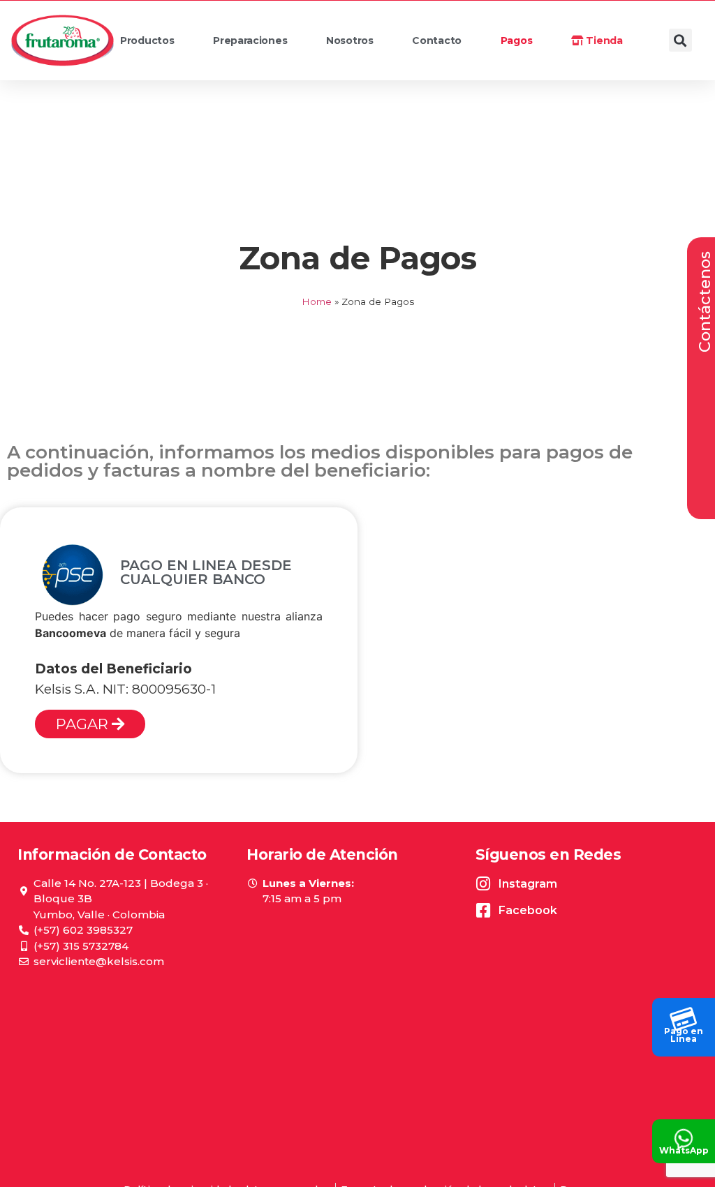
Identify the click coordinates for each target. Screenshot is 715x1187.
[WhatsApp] (683, 1135)
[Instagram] (484, 884)
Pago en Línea (683, 1035)
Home (317, 301)
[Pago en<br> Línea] (683, 1015)
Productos (147, 40)
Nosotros (350, 40)
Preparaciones (250, 40)
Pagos (517, 40)
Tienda (603, 40)
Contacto (437, 40)
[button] (680, 40)
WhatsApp (684, 1150)
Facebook (528, 910)
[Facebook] (484, 910)
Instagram (528, 883)
